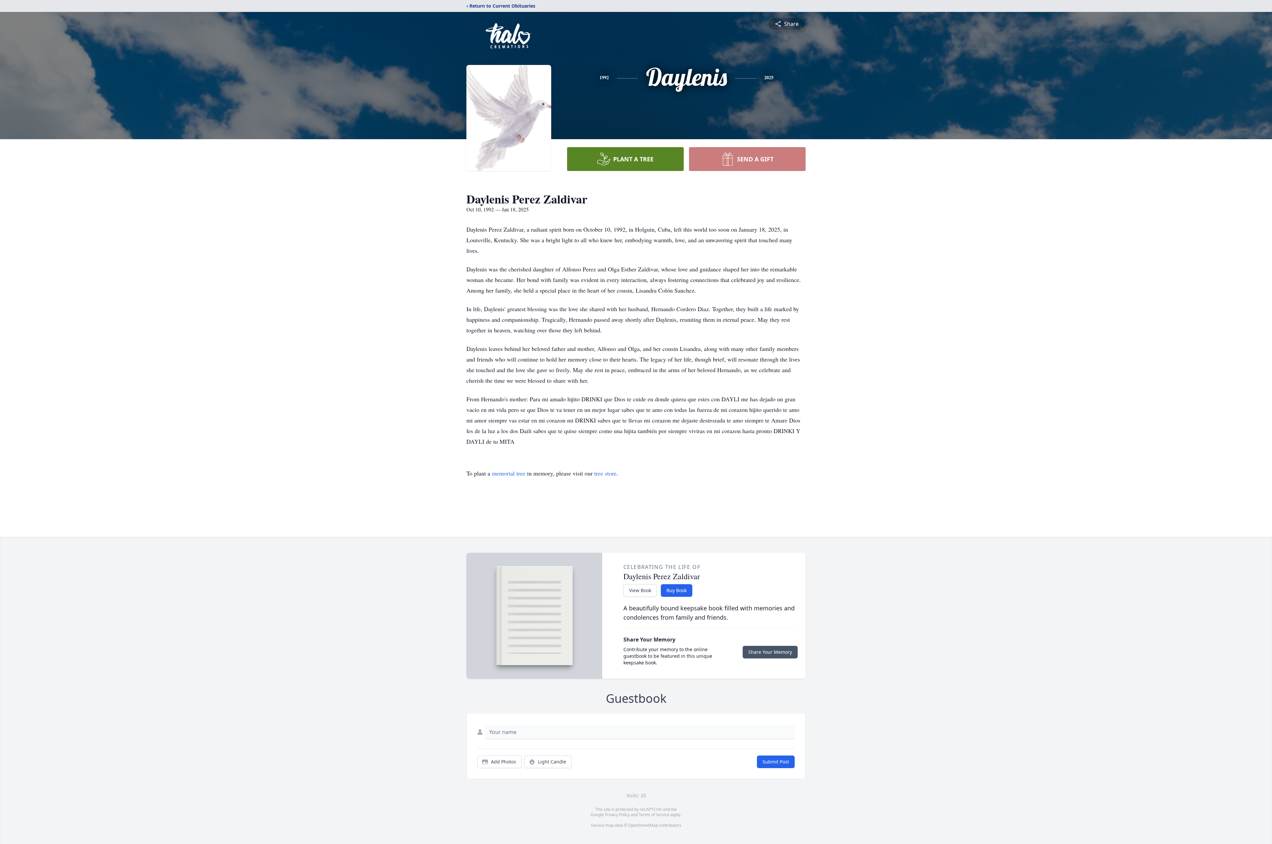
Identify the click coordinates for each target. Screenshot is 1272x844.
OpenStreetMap (643, 825)
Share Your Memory (770, 652)
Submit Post (776, 762)
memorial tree (508, 473)
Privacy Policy (617, 814)
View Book (640, 590)
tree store (605, 473)
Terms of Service (654, 814)
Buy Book (676, 590)
